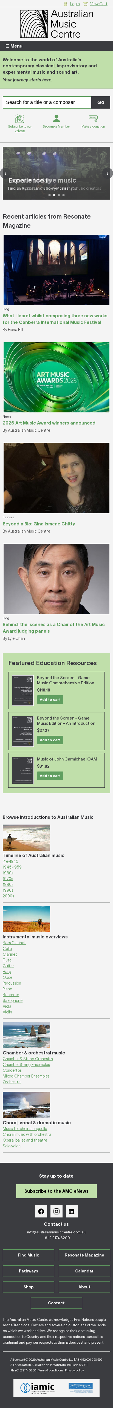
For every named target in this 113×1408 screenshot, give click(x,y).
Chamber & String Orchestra (28, 1059)
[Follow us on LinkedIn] (72, 1211)
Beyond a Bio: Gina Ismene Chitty (39, 523)
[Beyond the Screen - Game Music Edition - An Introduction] (23, 731)
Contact (56, 1303)
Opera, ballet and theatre (25, 1140)
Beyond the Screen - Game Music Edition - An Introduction (66, 721)
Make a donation (93, 126)
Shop (28, 1287)
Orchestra (12, 1082)
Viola (7, 1006)
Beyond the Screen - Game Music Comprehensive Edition (65, 680)
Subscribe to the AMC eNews (56, 1191)
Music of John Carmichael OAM (67, 759)
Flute (7, 960)
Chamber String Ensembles (26, 1064)
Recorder (11, 995)
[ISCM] (81, 1388)
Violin (7, 1012)
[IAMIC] (37, 1388)
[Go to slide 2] (54, 195)
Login (75, 4)
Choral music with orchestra (27, 1134)
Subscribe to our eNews (20, 129)
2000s (8, 896)
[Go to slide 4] (63, 195)
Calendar (84, 1271)
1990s (8, 890)
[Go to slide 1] (49, 195)
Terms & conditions (50, 1370)
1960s (8, 873)
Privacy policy (74, 1370)
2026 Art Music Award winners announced (49, 422)
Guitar (8, 966)
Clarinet (10, 954)
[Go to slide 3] (59, 195)
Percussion (12, 983)
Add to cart (50, 700)
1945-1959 (12, 867)
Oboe (7, 977)
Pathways (28, 1271)
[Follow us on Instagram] (56, 1211)
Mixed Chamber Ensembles (26, 1076)
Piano (7, 989)
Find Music (28, 1255)
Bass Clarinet (14, 943)
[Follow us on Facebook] (41, 1211)
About (84, 1287)
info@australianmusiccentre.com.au (56, 1232)
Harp (7, 971)
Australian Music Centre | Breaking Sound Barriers (56, 24)
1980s (8, 884)
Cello (7, 948)
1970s (8, 879)
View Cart (99, 4)
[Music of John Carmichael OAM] (23, 770)
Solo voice (12, 1146)
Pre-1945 (10, 861)
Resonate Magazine (84, 1255)
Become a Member (56, 126)
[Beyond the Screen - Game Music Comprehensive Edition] (23, 690)
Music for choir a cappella (25, 1128)
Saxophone (12, 1000)
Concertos (12, 1070)
